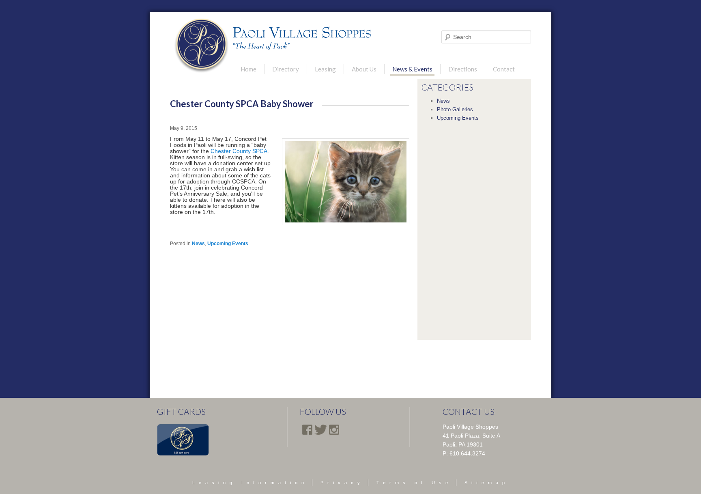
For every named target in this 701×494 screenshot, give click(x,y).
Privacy (342, 482)
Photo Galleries (455, 109)
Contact (504, 69)
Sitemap (486, 482)
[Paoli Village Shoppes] (201, 45)
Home (248, 69)
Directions (462, 69)
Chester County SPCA (239, 151)
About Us (364, 69)
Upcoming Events (227, 243)
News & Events (412, 69)
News (198, 243)
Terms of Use (414, 482)
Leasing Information (250, 482)
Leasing (325, 69)
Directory (285, 69)
